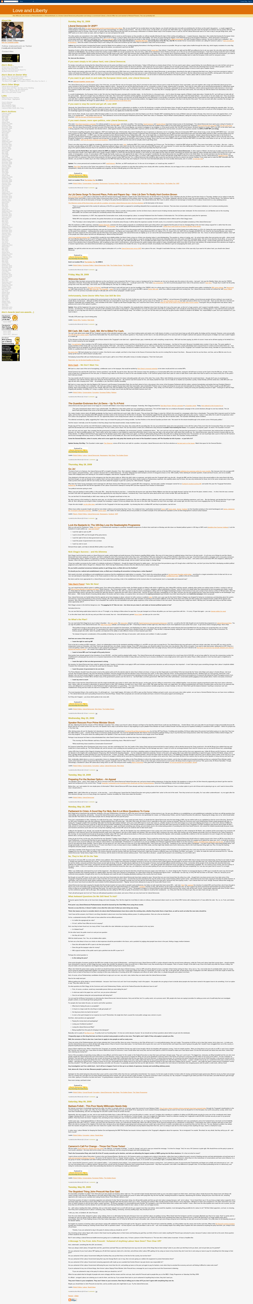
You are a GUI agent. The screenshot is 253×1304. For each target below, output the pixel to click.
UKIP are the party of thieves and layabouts (94, 140)
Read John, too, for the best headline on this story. (84, 360)
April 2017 (5, 279)
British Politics (77, 183)
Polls (150, 183)
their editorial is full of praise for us (212, 405)
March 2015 (5, 258)
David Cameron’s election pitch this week (90, 1148)
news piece (124, 623)
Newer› (70, 1296)
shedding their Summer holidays (218, 527)
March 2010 (5, 186)
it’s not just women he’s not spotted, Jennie (183, 762)
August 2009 (6, 175)
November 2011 (7, 214)
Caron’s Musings (7, 102)
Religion (113, 392)
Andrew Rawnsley (104, 225)
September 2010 (7, 193)
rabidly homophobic (177, 39)
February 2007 (6, 131)
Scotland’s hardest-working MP (191, 484)
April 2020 (5, 295)
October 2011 (6, 212)
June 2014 (5, 251)
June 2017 (5, 280)
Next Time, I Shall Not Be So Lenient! (13, 91)
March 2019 (5, 289)
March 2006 (5, 115)
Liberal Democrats (134, 183)
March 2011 (5, 202)
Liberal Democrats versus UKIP (131, 248)
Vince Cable (138, 614)
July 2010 (5, 190)
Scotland (111, 514)
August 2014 (6, 252)
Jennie (179, 509)
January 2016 (6, 269)
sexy (150, 597)
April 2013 (5, 237)
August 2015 (6, 264)
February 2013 (6, 235)
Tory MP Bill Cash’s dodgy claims (78, 335)
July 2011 (5, 208)
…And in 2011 (6, 334)
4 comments (91, 518)
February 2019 (6, 288)
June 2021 (5, 306)
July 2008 (5, 156)
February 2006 (6, 113)
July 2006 (5, 121)
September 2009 (7, 177)
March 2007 (5, 132)
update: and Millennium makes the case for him (208, 842)
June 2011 (5, 206)
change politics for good (218, 611)
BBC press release (217, 287)
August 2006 (6, 122)
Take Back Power (165, 405)
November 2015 (7, 266)
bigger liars (154, 50)
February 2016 (6, 270)
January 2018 (6, 283)
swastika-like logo (141, 41)
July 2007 (5, 138)
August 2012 (6, 226)
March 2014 (5, 246)
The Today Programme (140, 1092)
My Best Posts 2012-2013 (10, 68)
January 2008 (6, 147)
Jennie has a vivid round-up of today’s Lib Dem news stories (182, 226)
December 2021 (7, 308)
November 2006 (7, 127)
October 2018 (6, 286)
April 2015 (5, 260)
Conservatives (87, 183)
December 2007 (7, 146)
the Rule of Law (89, 1033)
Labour (125, 183)
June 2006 (5, 119)
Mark (183, 885)
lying (124, 144)
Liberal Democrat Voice (224, 623)
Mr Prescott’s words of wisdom (225, 1224)
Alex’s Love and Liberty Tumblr (11, 92)
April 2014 (5, 248)
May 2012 (5, 221)
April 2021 (5, 304)
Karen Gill (228, 289)
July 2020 (5, 300)
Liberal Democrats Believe (10, 86)
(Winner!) (14, 334)
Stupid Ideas (99, 1135)
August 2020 (6, 301)
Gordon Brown (160, 124)
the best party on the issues (186, 443)
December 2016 (7, 276)
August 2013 (6, 243)
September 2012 (7, 227)
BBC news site (94, 289)
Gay (121, 183)
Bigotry (75, 514)
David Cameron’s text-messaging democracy (153, 623)
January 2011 (6, 199)
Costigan (184, 509)
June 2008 (5, 155)
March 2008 (5, 150)
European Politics (113, 183)
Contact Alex (7, 51)
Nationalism (144, 183)
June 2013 (5, 240)
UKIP (177, 183)
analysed (190, 885)
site (153, 289)
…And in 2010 (6, 333)
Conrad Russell (87, 1092)
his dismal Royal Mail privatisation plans (137, 731)
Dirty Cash (73, 365)
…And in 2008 (6, 322)
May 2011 (5, 205)
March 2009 (5, 168)
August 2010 (6, 192)
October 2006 (6, 125)
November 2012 (7, 230)
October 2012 (6, 229)
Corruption (95, 183)
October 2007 (6, 143)
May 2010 (5, 189)
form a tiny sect (108, 39)
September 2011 (7, 211)
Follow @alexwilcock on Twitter (17, 46)
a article (190, 405)
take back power (115, 124)
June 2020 (5, 298)
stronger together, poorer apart (83, 81)
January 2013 (6, 233)
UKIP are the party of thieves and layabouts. (89, 117)
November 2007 (7, 144)
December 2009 (7, 181)
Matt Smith (90, 320)
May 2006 (5, 118)
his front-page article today (180, 574)
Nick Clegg (112, 455)
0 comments (91, 187)
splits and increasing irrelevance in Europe (81, 1158)
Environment (104, 183)
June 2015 (5, 263)
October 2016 (6, 273)
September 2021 (7, 307)
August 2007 (6, 140)
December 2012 (7, 232)
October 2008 (6, 161)
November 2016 (7, 274)
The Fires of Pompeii (94, 287)
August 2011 (6, 209)
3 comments (91, 396)
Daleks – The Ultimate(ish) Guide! (12, 78)
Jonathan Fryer (223, 155)
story (210, 283)
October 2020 (6, 303)
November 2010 (7, 196)
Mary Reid (77, 166)
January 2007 (6, 129)
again (111, 289)
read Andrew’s (110, 163)
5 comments (92, 770)
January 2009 (6, 165)
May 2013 (5, 239)
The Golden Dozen (158, 183)
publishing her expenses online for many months (195, 471)
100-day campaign (177, 405)
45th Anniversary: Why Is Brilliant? (16, 79)
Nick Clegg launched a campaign (85, 124)
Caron (163, 509)
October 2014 (6, 255)
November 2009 (7, 180)
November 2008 (7, 162)
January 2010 (6, 183)
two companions (158, 283)
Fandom (84, 320)
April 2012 (5, 220)
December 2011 (7, 215)
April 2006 (5, 116)
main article (113, 623)
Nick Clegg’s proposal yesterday (147, 368)
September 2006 (7, 124)
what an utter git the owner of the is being (179, 302)
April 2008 (5, 152)
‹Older (76, 1296)
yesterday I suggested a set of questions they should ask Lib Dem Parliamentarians (128, 783)
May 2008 (5, 153)
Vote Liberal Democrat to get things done (118, 100)
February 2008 (6, 149)
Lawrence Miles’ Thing (13, 108)
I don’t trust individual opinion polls (79, 237)
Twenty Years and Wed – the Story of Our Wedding (18, 88)
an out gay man (198, 158)
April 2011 (5, 203)
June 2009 (5, 172)
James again (102, 510)
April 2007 (5, 134)
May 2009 (5, 171)
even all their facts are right (207, 125)
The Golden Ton (89, 180)
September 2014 (7, 254)
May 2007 (5, 135)
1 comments (92, 459)
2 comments (91, 324)
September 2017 (7, 282)
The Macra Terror (7, 81)
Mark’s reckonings (137, 762)
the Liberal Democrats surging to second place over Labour (103, 28)
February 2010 (6, 184)
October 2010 (6, 195)
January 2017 (6, 277)
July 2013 (5, 242)
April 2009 (5, 169)
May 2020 (5, 297)
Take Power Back (106, 624)
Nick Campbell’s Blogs (9, 105)
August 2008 (6, 158)
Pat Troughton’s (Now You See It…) (32, 81)
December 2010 (7, 198)
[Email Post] (96, 187)
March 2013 (5, 236)
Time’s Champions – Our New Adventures (15, 89)
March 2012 (5, 218)
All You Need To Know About (14, 76)
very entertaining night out (171, 301)
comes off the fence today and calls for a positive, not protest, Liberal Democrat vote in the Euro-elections (105, 203)
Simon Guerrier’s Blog (9, 106)
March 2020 (5, 294)
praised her (71, 485)
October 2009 (6, 178)
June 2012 (5, 223)
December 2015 (7, 267)
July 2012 (5, 224)
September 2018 (7, 285)
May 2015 (5, 261)
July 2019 (5, 291)
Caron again (172, 509)
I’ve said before (76, 344)
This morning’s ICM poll (75, 196)
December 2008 (7, 164)
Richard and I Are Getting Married (12, 67)
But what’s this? (73, 352)
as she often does (89, 504)
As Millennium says (172, 576)
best (207, 283)
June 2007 (5, 137)
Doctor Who (77, 320)
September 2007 (7, 141)
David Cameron (148, 124)
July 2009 (5, 174)
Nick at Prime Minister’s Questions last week (85, 589)
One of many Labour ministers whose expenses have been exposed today (183, 1108)
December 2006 (7, 128)
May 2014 (5, 249)
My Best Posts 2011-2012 (10, 71)
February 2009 (6, 166)
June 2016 (5, 271)
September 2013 (7, 245)
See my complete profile (10, 42)
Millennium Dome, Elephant (10, 97)
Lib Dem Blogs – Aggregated (11, 99)
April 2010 (5, 187)
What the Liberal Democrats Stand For (14, 70)
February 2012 (6, 217)
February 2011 (6, 200)
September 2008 (7, 159)
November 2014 (7, 257)
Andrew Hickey (6, 103)
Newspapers (104, 455)
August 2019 (6, 292)
